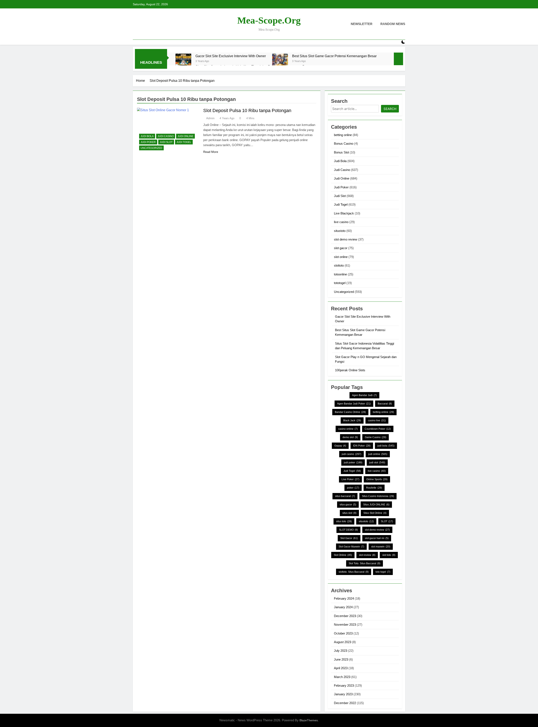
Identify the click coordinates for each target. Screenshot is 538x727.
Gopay (340, 445)
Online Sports (377, 479)
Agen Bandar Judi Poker (354, 403)
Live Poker (350, 479)
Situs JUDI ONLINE (376, 504)
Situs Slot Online (374, 513)
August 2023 (342, 642)
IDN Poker (362, 445)
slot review (367, 555)
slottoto (339, 265)
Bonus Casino (343, 143)
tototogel (339, 283)
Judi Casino (166, 136)
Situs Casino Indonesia (378, 496)
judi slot (377, 462)
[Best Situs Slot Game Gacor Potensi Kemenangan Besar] (280, 61)
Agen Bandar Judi (364, 395)
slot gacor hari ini (377, 538)
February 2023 (344, 685)
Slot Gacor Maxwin (351, 546)
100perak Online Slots (350, 370)
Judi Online (185, 136)
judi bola (385, 445)
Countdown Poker (378, 428)
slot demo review (345, 239)
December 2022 (345, 703)
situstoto (339, 231)
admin (210, 118)
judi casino (351, 454)
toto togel (383, 571)
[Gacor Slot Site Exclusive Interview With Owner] (183, 61)
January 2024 (343, 607)
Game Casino (375, 437)
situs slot (349, 513)
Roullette (374, 487)
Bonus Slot (341, 152)
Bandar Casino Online (350, 412)
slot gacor (340, 248)
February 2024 (344, 598)
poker (353, 487)
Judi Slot (166, 142)
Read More (210, 151)
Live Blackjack (344, 213)
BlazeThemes (308, 720)
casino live (377, 420)
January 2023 (343, 694)
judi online (377, 454)
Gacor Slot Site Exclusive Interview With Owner (230, 56)
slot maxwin (380, 546)
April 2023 (341, 668)
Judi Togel (184, 142)
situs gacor (348, 504)
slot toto (388, 555)
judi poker (353, 462)
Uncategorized (151, 148)
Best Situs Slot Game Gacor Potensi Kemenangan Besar (334, 56)
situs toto (344, 521)
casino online (348, 428)
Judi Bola (147, 136)
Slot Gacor (349, 538)
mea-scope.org (269, 20)
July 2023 (340, 650)
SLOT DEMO (348, 529)
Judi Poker (148, 142)
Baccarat (385, 403)
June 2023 (341, 659)
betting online (343, 135)
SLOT (387, 521)
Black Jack (352, 420)
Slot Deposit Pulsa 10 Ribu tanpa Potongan (247, 110)
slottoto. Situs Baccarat (354, 571)
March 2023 (342, 677)
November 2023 (345, 624)
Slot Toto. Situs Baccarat (364, 563)
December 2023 (345, 616)
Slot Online (343, 555)
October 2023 (343, 633)
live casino (341, 222)
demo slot (350, 437)
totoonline (340, 274)
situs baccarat (345, 496)
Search (390, 109)
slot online (341, 257)
